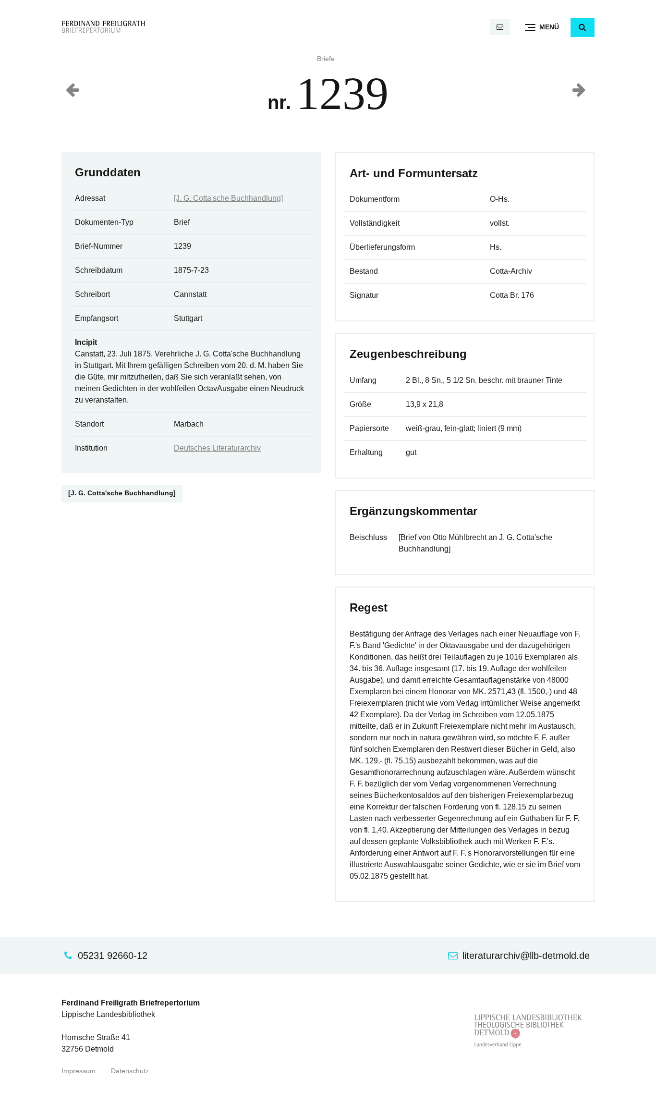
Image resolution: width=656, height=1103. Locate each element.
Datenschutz (130, 1071)
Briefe (326, 58)
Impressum (78, 1071)
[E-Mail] (500, 27)
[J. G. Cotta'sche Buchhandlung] (228, 198)
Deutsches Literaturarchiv (217, 448)
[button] (583, 27)
